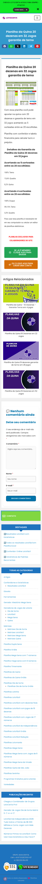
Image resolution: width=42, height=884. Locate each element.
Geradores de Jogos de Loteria (18, 608)
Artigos (7, 577)
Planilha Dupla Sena (13, 644)
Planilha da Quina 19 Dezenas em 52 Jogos (21, 392)
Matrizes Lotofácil (15, 632)
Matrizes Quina (14, 638)
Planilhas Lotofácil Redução (16, 737)
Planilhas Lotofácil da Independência (20, 725)
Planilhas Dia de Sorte (13, 683)
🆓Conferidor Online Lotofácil (17, 551)
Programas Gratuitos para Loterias (20, 779)
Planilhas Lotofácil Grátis (15, 731)
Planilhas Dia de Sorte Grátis (20, 686)
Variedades (9, 784)
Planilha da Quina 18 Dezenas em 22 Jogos (21, 334)
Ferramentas (10, 597)
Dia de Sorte (13, 611)
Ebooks (7, 591)
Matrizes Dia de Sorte (17, 629)
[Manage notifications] (5, 879)
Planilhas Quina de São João (16, 768)
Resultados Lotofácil (16, 586)
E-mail (10, 485)
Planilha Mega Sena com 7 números (20, 655)
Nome (9, 473)
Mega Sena (12, 617)
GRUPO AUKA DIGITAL (21, 855)
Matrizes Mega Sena (16, 635)
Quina (10, 620)
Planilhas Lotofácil (12, 697)
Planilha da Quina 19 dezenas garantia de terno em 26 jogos (21, 363)
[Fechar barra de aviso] (38, 9)
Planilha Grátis (10, 649)
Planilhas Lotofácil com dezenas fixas (20, 703)
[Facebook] (4, 46)
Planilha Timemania (13, 666)
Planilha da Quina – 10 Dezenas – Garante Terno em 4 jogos (21, 306)
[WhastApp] (11, 46)
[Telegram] (30, 46)
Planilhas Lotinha (11, 691)
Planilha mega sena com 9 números (20, 661)
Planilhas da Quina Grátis (15, 677)
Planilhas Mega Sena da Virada (18, 762)
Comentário (12, 444)
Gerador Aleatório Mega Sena (17, 602)
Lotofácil (11, 614)
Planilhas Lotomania (13, 742)
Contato (11, 516)
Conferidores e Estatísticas (16, 582)
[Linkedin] (24, 46)
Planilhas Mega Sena (13, 748)
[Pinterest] (37, 46)
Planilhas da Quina (12, 672)
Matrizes (8, 626)
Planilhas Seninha (11, 773)
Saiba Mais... (20, 10)
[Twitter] (17, 46)
